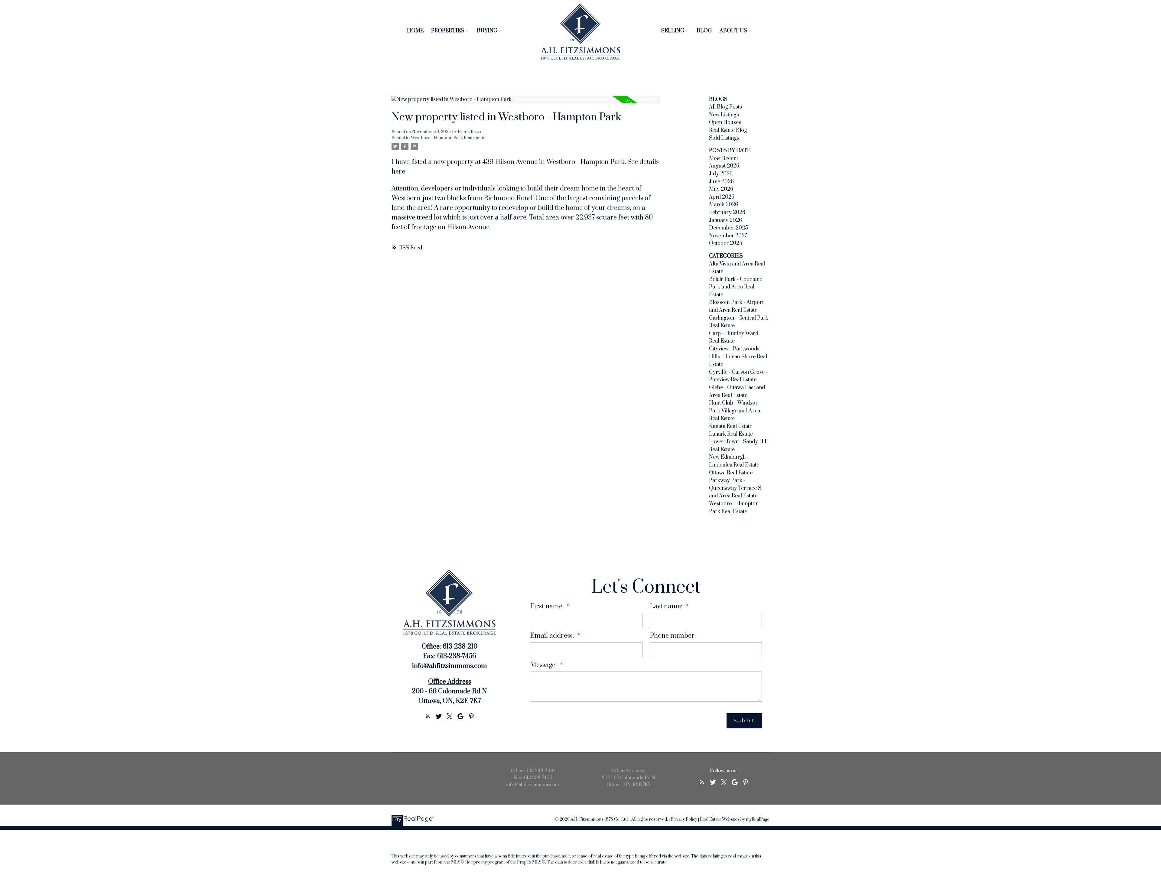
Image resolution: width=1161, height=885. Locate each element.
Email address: (553, 636)
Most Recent (723, 158)
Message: (544, 665)
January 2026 (725, 220)
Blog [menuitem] (704, 31)
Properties (447, 31)
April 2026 (721, 197)
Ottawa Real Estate (731, 473)
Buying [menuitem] (487, 31)
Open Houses (725, 122)
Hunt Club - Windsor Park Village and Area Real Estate (734, 411)
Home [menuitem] (415, 31)
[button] (428, 716)
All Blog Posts (725, 107)
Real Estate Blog (728, 130)
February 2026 (727, 212)
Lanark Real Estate (731, 434)
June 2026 (721, 181)
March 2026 (723, 204)
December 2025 (728, 228)
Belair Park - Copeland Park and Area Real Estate (736, 287)
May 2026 (721, 189)
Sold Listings (724, 138)
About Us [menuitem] (733, 31)
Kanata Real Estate (730, 426)
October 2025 (725, 243)
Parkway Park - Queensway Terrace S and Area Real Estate (735, 488)
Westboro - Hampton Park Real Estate (448, 138)
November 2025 (728, 236)
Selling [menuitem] (672, 31)
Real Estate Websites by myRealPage (734, 819)
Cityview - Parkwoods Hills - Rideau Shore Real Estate (738, 357)
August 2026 (724, 166)
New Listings (724, 115)
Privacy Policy (684, 819)
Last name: (667, 606)
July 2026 (721, 174)
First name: (547, 606)
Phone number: (673, 636)
